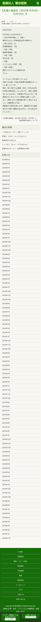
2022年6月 (6, 365)
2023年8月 (6, 308)
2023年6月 (6, 316)
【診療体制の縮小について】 (28, 120)
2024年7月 (6, 262)
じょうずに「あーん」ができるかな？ (15, 144)
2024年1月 (6, 287)
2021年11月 (6, 394)
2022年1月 (6, 386)
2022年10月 (6, 349)
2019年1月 (6, 534)
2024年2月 (6, 283)
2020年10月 (6, 447)
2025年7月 (6, 213)
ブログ (12, 21)
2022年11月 (6, 345)
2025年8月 (6, 209)
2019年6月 (6, 513)
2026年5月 (6, 172)
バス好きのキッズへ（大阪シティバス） (16, 132)
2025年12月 (6, 192)
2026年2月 (6, 184)
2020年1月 (6, 484)
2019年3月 (6, 526)
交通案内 (20, 556)
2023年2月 (6, 332)
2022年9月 (6, 353)
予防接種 (20, 571)
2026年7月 (6, 164)
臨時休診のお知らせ (9, 140)
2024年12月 (6, 242)
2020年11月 (6, 443)
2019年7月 (6, 509)
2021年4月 (6, 423)
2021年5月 (6, 419)
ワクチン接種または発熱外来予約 (10, 616)
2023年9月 (6, 303)
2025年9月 (6, 205)
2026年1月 (6, 188)
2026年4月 (6, 176)
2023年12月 (6, 291)
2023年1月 (6, 336)
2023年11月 (6, 295)
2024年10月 (6, 250)
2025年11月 (6, 197)
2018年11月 (6, 538)
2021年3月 (6, 427)
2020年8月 (6, 456)
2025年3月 (6, 229)
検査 (20, 575)
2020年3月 (6, 476)
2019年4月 (6, 522)
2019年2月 (6, 530)
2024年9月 (6, 254)
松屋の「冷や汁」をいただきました (14, 136)
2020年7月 (6, 460)
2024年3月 (6, 279)
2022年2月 (6, 382)
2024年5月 (6, 271)
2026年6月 (6, 168)
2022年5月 (6, 369)
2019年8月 (6, 505)
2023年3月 (6, 328)
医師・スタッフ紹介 (20, 561)
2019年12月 (6, 489)
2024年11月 (6, 246)
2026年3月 (6, 180)
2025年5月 (6, 221)
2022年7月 (6, 361)
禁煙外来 (20, 580)
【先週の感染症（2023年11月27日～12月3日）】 (20, 118)
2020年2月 (6, 480)
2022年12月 (6, 341)
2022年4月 (6, 373)
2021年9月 (6, 402)
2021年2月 (6, 431)
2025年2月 (6, 234)
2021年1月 (6, 435)
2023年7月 (6, 312)
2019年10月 (6, 497)
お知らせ (20, 594)
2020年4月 (6, 472)
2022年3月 (6, 378)
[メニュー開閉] (38, 3)
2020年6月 (6, 464)
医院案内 (20, 566)
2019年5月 (6, 517)
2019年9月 (6, 501)
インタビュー (20, 585)
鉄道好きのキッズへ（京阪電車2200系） (16, 148)
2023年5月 (6, 320)
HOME (3, 21)
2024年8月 (6, 258)
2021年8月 (6, 406)
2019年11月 (6, 493)
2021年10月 (6, 398)
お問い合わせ (20, 599)
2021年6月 (6, 415)
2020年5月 (6, 468)
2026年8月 (6, 160)
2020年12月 (6, 439)
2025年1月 (6, 238)
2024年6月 (6, 266)
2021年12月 (6, 390)
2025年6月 (6, 217)
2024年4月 (6, 275)
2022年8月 (6, 357)
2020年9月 (6, 452)
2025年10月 (6, 201)
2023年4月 (6, 324)
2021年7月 (6, 410)
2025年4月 (6, 225)
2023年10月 (6, 299)
